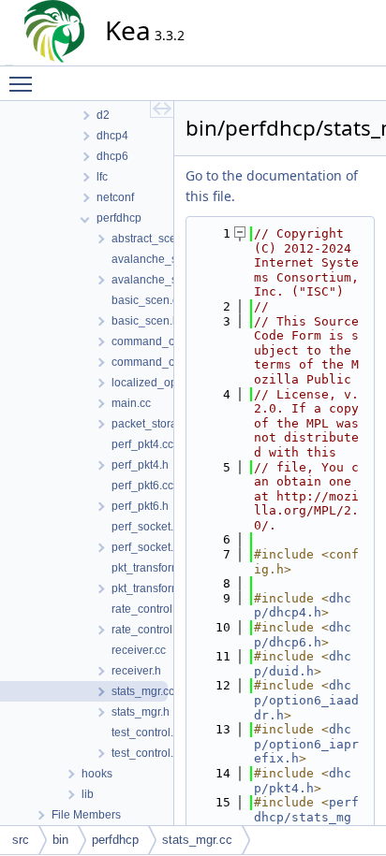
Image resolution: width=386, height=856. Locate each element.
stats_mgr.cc (197, 840)
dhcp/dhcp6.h (302, 634)
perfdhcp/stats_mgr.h (306, 816)
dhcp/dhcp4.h (302, 605)
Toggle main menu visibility (24, 83)
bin (60, 840)
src (20, 840)
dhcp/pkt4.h (302, 780)
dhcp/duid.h (302, 663)
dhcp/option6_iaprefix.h (306, 743)
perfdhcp (115, 840)
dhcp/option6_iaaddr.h (306, 699)
